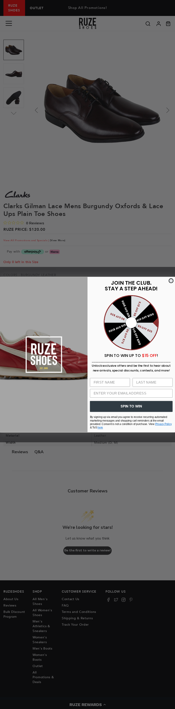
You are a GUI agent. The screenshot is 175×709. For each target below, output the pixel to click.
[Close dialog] (171, 281)
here (100, 427)
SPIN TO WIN (131, 406)
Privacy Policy (163, 423)
